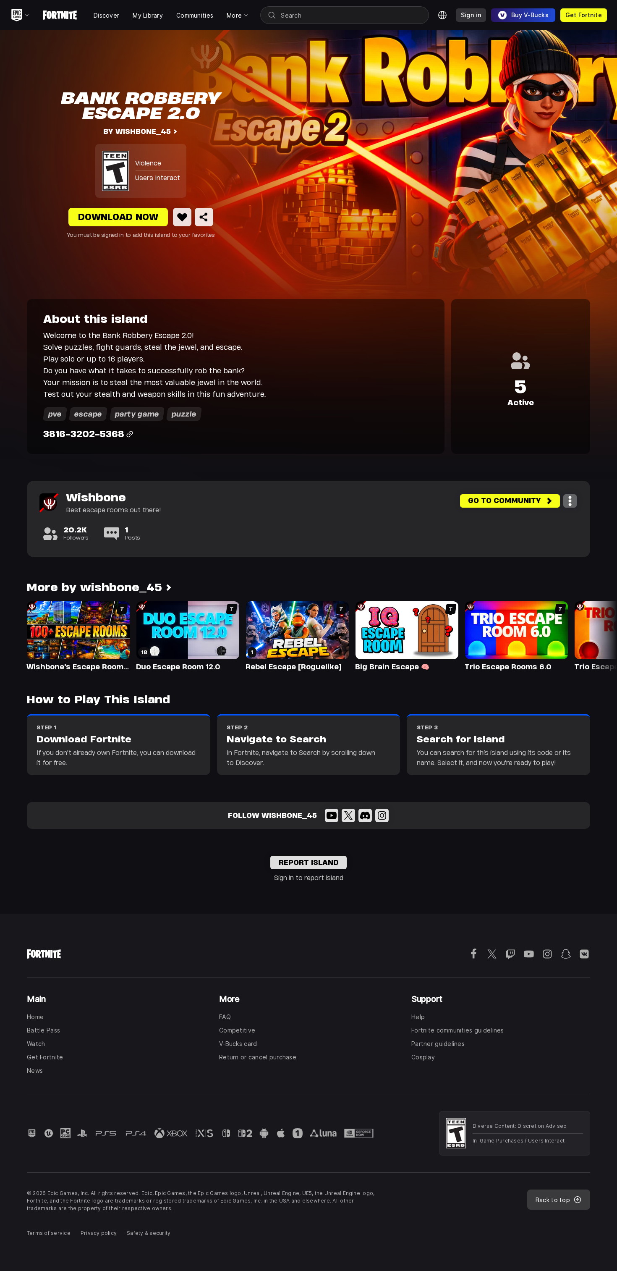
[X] (348, 815)
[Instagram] (382, 815)
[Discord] (365, 815)
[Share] (204, 217)
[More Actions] (570, 501)
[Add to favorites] (182, 217)
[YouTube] (331, 815)
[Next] (594, 635)
